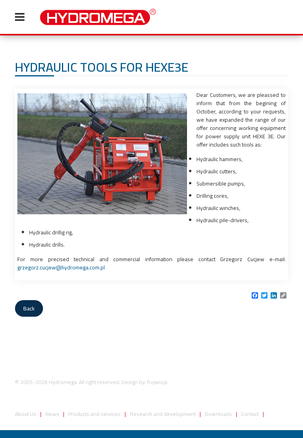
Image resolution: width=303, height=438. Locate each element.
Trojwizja (156, 382)
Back (29, 308)
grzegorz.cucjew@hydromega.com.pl (61, 267)
